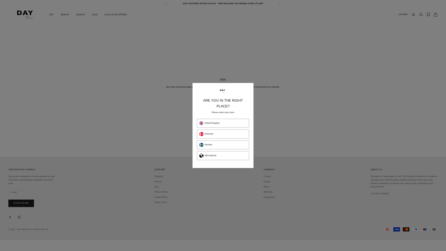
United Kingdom (212, 123)
